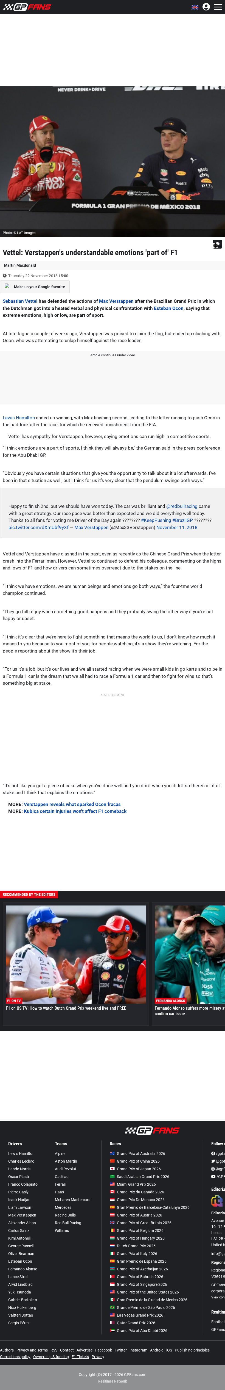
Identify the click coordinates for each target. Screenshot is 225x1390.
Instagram (138, 1350)
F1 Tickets (80, 1357)
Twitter (121, 1350)
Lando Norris (19, 1169)
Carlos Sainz (18, 1230)
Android (157, 1350)
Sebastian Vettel (20, 301)
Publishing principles (192, 1350)
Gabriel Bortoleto (22, 1300)
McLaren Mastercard (73, 1200)
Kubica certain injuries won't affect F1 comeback (75, 811)
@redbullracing (182, 506)
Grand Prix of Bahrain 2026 (140, 1277)
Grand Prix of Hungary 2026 (141, 1238)
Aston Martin (66, 1161)
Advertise (84, 1350)
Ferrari (60, 1184)
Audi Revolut (65, 1169)
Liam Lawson (19, 1207)
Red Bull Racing (68, 1223)
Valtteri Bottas (20, 1315)
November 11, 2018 (177, 527)
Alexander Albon (22, 1223)
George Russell (20, 1246)
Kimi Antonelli (19, 1238)
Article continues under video (112, 355)
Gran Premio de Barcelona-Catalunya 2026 (153, 1207)
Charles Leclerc (21, 1161)
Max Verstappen (116, 301)
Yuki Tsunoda (19, 1292)
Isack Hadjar (19, 1200)
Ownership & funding (51, 1357)
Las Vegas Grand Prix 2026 (140, 1315)
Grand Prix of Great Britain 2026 (144, 1223)
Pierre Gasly (18, 1192)
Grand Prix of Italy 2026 (137, 1253)
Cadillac (61, 1176)
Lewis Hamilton (19, 417)
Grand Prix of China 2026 (138, 1161)
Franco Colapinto (23, 1184)
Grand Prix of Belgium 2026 (140, 1230)
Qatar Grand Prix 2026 (136, 1323)
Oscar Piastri (19, 1176)
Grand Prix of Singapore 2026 (142, 1284)
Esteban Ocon (169, 308)
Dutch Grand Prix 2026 (136, 1246)
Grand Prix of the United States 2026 (148, 1292)
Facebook (103, 1350)
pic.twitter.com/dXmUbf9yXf (39, 527)
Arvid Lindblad (20, 1284)
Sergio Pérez (18, 1323)
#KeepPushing (156, 520)
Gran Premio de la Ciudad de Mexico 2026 (152, 1300)
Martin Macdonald (20, 265)
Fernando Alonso (22, 1269)
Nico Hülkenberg (22, 1307)
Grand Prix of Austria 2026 (139, 1215)
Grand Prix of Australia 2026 (141, 1153)
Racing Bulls (65, 1215)
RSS (53, 1350)
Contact (67, 1350)
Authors (7, 1350)
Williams (62, 1230)
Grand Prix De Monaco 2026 (141, 1200)
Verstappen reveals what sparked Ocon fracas (72, 804)
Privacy (98, 1357)
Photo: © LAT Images (19, 233)
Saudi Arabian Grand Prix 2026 (143, 1176)
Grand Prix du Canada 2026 (140, 1192)
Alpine (60, 1153)
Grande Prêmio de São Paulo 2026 (146, 1307)
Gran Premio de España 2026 (142, 1261)
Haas (59, 1192)
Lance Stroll (18, 1277)
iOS (169, 1350)
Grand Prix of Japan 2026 (139, 1169)
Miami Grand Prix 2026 (136, 1184)
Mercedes (63, 1207)
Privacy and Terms (32, 1350)
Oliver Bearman (21, 1253)
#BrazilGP (182, 520)
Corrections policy (15, 1357)
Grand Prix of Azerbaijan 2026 (142, 1269)
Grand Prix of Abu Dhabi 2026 (142, 1330)
